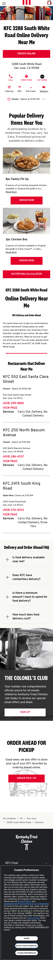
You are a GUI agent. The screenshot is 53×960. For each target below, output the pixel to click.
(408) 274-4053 (13, 510)
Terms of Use (33, 918)
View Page (10, 408)
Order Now (26, 200)
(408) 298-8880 (13, 403)
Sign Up (25, 712)
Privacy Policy (24, 901)
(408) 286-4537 (13, 456)
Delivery (44, 91)
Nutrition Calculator (26, 274)
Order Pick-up (26, 778)
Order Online (26, 54)
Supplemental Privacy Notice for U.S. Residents (26, 903)
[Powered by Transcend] (5, 956)
